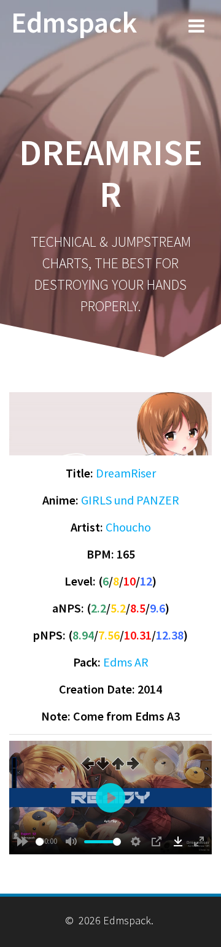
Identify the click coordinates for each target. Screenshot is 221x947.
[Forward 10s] (23, 841)
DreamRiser (126, 473)
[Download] (178, 841)
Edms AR (126, 662)
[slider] (40, 842)
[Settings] (135, 841)
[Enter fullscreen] (199, 841)
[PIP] (156, 841)
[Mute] (71, 841)
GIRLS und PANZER (130, 500)
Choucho (128, 527)
